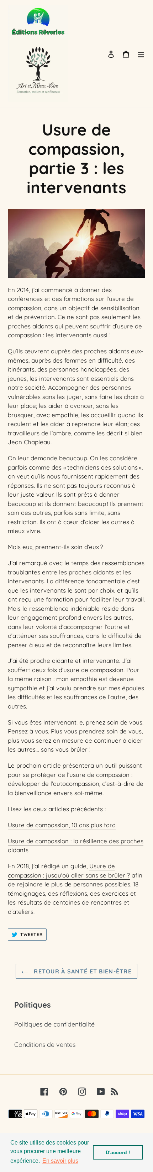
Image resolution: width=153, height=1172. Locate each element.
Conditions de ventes (44, 1044)
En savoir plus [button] (60, 1161)
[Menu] (140, 53)
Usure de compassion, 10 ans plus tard (62, 825)
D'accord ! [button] (118, 1152)
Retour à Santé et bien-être (82, 971)
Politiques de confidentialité (54, 1024)
